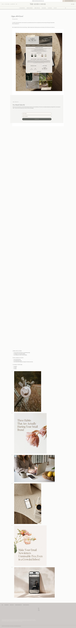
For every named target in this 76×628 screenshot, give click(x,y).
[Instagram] (72, 4)
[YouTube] (73, 4)
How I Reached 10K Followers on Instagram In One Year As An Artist (23, 361)
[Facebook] (71, 4)
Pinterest (15, 367)
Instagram (15, 366)
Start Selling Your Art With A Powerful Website (20, 354)
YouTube (15, 368)
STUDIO (38, 609)
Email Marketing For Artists (18, 360)
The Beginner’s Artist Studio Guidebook (19, 353)
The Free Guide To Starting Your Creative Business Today (22, 352)
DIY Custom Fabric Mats (17, 359)
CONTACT (39, 610)
